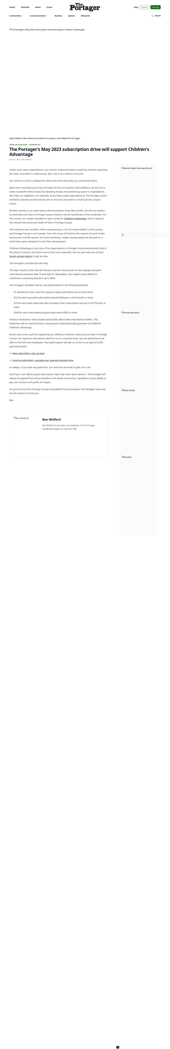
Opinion (71, 16)
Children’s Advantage (75, 218)
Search (158, 15)
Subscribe (155, 7)
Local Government (38, 16)
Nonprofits (34, 145)
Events (12, 7)
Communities (15, 16)
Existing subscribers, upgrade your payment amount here (42, 360)
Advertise (25, 7)
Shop (136, 7)
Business (58, 16)
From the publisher (18, 145)
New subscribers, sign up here (28, 353)
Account (144, 7)
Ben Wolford (27, 159)
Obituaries (85, 16)
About (38, 7)
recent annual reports (20, 256)
